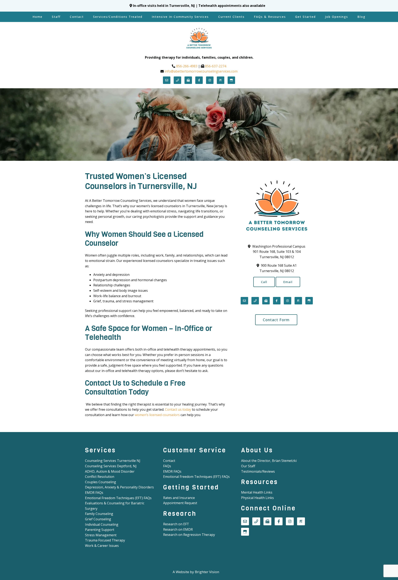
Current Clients (231, 17)
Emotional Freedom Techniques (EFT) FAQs (118, 498)
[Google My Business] (231, 80)
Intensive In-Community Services (180, 17)
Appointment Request (180, 503)
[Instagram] (210, 80)
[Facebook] (199, 80)
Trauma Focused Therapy (105, 540)
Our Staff (248, 466)
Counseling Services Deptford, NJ (111, 466)
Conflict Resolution (99, 476)
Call (264, 282)
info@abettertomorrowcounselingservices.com (201, 71)
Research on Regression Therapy (189, 534)
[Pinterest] (220, 80)
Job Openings (336, 17)
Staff (56, 17)
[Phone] (177, 80)
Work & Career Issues (102, 545)
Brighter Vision (207, 571)
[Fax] (188, 80)
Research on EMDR (178, 529)
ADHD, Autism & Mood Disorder (110, 471)
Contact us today (178, 409)
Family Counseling (99, 513)
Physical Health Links (257, 497)
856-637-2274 (215, 66)
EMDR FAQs (94, 492)
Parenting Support (99, 529)
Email (287, 282)
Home (37, 17)
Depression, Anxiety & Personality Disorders (119, 487)
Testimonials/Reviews (258, 471)
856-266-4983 (186, 66)
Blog (361, 17)
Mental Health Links (256, 492)
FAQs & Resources (270, 17)
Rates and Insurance (179, 497)
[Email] (166, 80)
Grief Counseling (98, 519)
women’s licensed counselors (157, 415)
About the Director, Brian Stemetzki (269, 460)
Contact (77, 17)
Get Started (305, 17)
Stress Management (100, 535)
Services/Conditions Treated (117, 17)
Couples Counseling (100, 482)
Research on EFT (176, 524)
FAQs (167, 466)
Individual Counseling (101, 524)
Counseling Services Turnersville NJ (112, 460)
